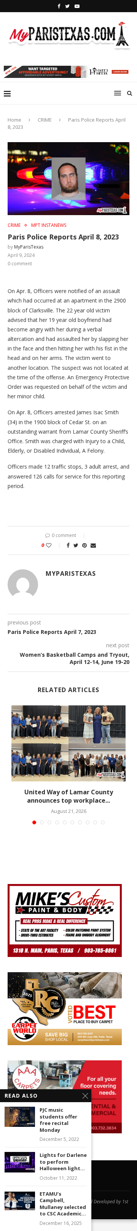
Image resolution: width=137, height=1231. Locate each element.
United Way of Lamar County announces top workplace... (68, 796)
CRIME (45, 119)
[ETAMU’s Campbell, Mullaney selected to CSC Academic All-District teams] (20, 1201)
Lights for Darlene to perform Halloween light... (63, 1162)
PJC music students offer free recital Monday (58, 1120)
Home (14, 119)
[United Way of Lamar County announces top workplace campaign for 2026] (68, 743)
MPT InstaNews (48, 225)
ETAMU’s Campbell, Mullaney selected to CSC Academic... (63, 1204)
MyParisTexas (28, 247)
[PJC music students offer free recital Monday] (20, 1117)
